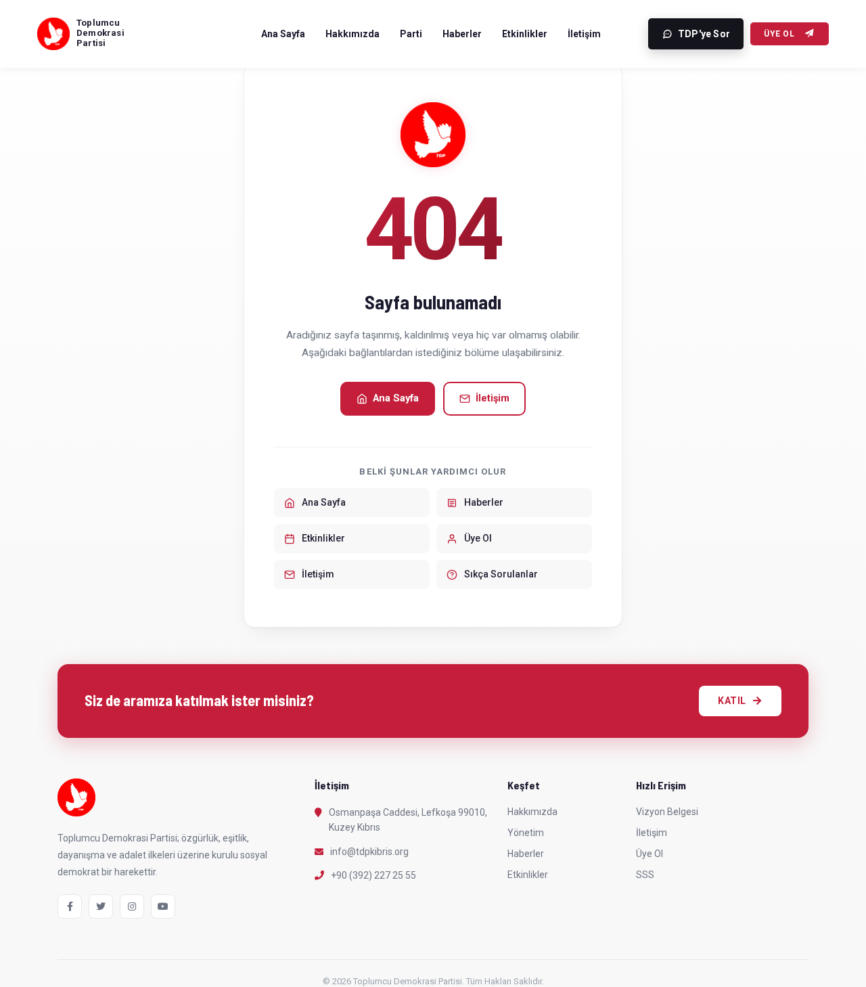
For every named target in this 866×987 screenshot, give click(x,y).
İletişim (584, 33)
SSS (645, 874)
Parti (411, 33)
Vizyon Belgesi (667, 811)
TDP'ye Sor (704, 33)
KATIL (732, 700)
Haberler (462, 33)
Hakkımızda (352, 33)
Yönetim (525, 832)
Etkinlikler (524, 33)
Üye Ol (779, 34)
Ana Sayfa (283, 33)
